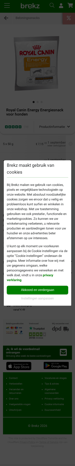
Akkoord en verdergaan (37, 290)
